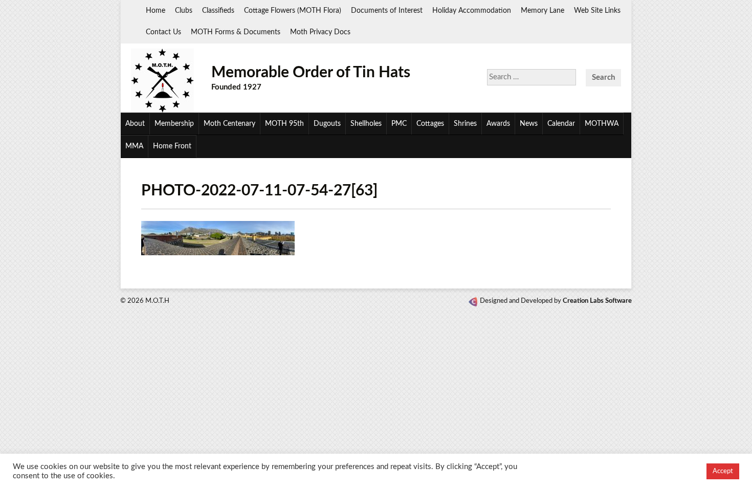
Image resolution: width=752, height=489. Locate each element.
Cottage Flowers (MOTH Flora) (292, 10)
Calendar (561, 123)
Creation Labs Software (597, 301)
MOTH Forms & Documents (235, 32)
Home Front (172, 146)
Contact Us (163, 32)
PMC (399, 123)
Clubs (183, 10)
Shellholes (366, 123)
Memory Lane (542, 10)
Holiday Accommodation (471, 10)
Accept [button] (723, 471)
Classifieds (218, 10)
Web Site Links (597, 10)
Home (155, 10)
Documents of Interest (387, 10)
